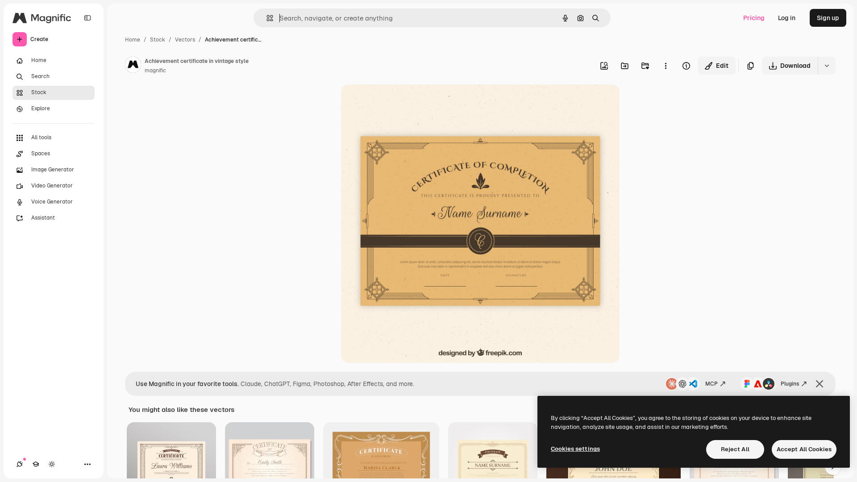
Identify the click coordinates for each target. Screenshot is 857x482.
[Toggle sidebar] (87, 18)
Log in (786, 18)
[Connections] (19, 464)
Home (132, 39)
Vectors (185, 39)
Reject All (735, 449)
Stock (157, 39)
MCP (711, 383)
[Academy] (36, 464)
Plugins (790, 383)
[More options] (665, 66)
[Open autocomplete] (266, 18)
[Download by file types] (827, 66)
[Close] (819, 383)
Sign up (828, 18)
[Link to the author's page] (133, 66)
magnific (155, 70)
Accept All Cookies (804, 449)
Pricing (754, 18)
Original (398, 101)
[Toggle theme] (52, 464)
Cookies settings (575, 449)
